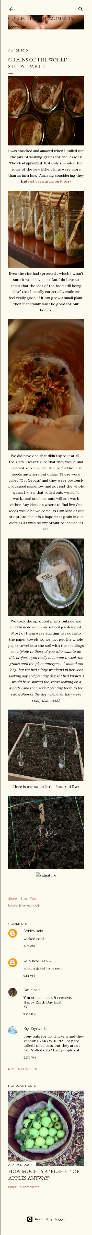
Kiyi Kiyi (30, 1028)
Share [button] (12, 898)
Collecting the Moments (40, 18)
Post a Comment (23, 1069)
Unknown (32, 960)
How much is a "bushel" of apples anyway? (43, 1174)
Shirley (29, 931)
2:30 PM (30, 1057)
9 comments (29, 1187)
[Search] (81, 8)
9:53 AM (29, 975)
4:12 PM (29, 946)
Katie (28, 990)
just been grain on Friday (49, 181)
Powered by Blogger (50, 1219)
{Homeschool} (29, 905)
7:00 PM (30, 1014)
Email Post (28, 898)
